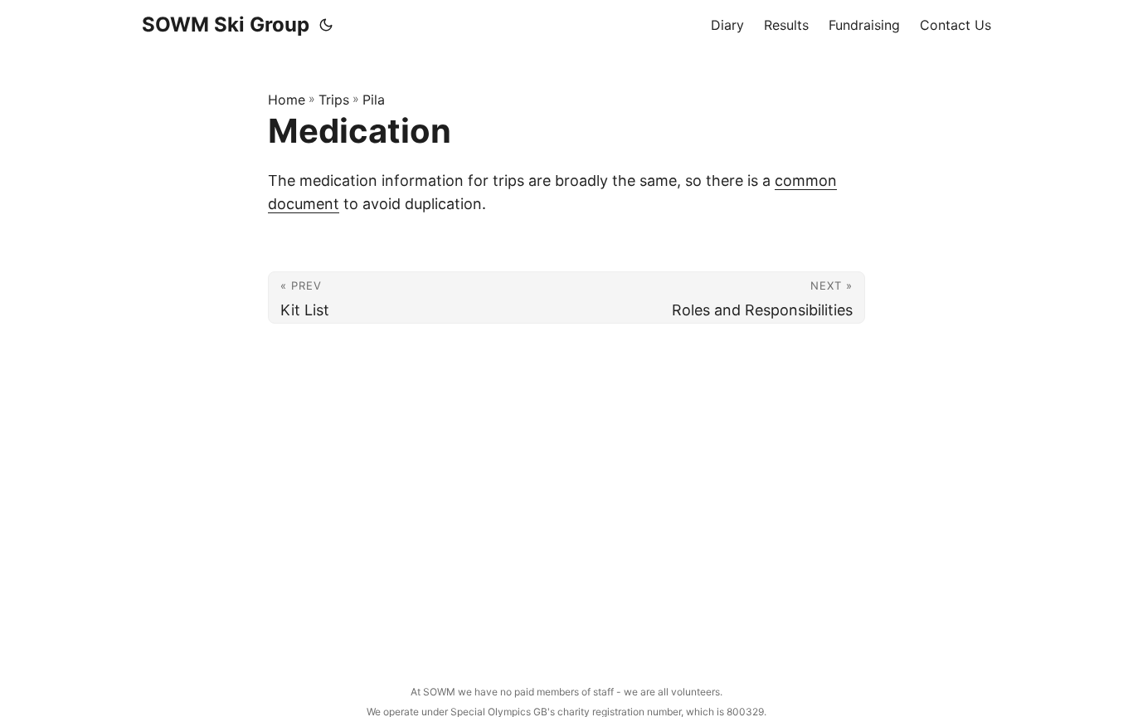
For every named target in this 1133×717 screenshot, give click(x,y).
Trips (334, 99)
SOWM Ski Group (225, 24)
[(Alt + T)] (326, 25)
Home (286, 99)
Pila (373, 99)
